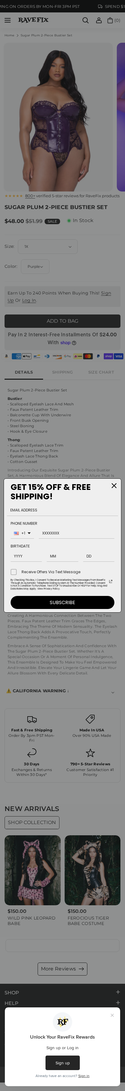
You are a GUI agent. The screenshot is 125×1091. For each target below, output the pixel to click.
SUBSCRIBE (62, 602)
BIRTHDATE (20, 546)
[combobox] (22, 534)
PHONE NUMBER (24, 523)
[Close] (114, 485)
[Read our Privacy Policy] (110, 581)
